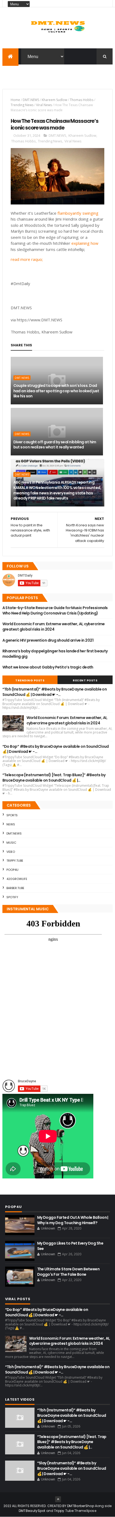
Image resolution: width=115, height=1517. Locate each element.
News (10, 824)
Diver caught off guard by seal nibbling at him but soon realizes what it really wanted (54, 444)
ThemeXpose (85, 1510)
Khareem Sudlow (54, 100)
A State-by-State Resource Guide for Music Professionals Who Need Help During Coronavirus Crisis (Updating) (55, 610)
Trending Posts (29, 680)
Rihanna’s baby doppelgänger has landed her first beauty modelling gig (55, 653)
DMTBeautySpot (32, 1510)
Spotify (12, 897)
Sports (12, 815)
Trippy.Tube (14, 860)
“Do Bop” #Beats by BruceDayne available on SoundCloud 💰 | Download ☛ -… (55, 749)
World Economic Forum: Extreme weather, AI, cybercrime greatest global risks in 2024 (53, 626)
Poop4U (12, 870)
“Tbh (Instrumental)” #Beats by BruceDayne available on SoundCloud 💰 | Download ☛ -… (54, 691)
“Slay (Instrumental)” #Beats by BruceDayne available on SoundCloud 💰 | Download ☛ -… (71, 1468)
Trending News (22, 105)
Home (15, 100)
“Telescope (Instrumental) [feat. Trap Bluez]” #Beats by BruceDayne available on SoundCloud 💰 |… (54, 777)
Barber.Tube (15, 888)
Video (10, 852)
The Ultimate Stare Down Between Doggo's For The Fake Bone (68, 1271)
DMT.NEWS (31, 100)
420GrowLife (16, 879)
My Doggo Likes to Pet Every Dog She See (70, 1246)
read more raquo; (27, 259)
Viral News (44, 105)
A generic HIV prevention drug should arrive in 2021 (47, 640)
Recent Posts (85, 680)
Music (11, 842)
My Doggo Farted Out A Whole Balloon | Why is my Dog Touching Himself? (72, 1220)
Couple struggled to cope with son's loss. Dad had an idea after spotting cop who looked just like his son (56, 391)
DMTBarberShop (80, 1506)
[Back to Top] (58, 1499)
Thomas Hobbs (81, 100)
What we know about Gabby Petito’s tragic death (47, 667)
